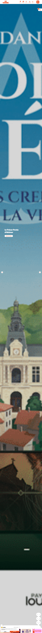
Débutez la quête (9, 236)
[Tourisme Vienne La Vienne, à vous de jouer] (7, 2)
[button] (2, 272)
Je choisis (5, 631)
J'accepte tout (14, 631)
